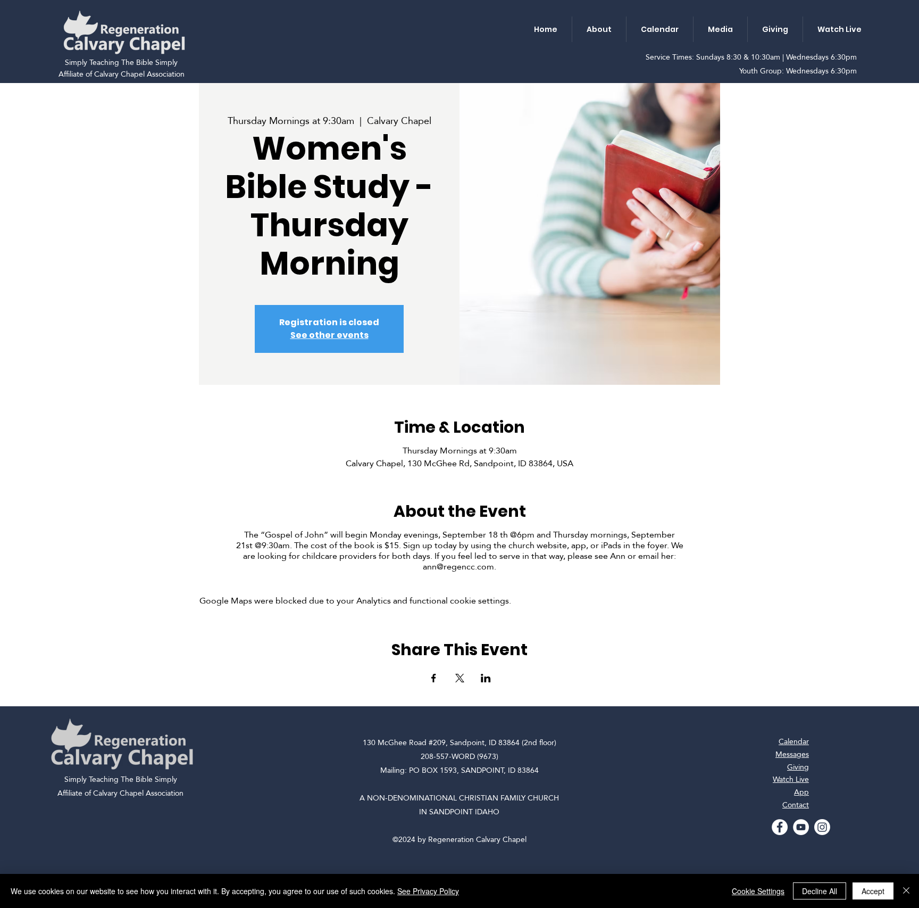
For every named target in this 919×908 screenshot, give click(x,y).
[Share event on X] (460, 678)
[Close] (906, 890)
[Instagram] (822, 827)
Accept (873, 891)
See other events (329, 335)
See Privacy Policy (428, 891)
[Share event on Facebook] (434, 678)
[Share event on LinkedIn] (486, 678)
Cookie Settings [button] (758, 891)
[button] (599, 29)
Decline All (819, 891)
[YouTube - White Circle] (801, 827)
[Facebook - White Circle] (780, 827)
